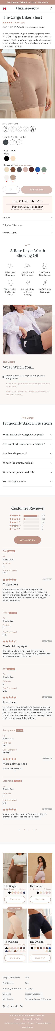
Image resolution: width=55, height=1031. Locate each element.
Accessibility (27, 1027)
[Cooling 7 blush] (21, 951)
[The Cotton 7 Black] (40, 868)
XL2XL (32, 129)
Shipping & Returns (12, 225)
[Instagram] (4, 1006)
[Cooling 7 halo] (18, 951)
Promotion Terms (43, 1023)
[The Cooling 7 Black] (15, 924)
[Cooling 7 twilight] (6, 951)
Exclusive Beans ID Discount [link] (38, 999)
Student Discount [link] (33, 994)
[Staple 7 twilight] (24, 893)
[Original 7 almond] (47, 951)
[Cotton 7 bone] (44, 893)
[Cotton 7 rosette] (50, 893)
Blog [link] (27, 983)
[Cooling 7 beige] (9, 948)
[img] (9, 579)
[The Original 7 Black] (40, 924)
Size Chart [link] (8, 983)
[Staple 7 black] (9, 893)
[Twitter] (21, 1006)
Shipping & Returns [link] (12, 988)
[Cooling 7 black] (6, 948)
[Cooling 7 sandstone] (9, 951)
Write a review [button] (27, 539)
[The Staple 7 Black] (15, 868)
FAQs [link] (27, 977)
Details (6, 217)
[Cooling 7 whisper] (24, 951)
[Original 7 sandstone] (44, 948)
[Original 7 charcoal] (41, 948)
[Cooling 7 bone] (12, 951)
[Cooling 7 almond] (18, 948)
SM (12, 129)
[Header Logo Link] (27, 8)
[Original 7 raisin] (47, 948)
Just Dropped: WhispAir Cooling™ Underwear (27, 2)
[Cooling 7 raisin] (21, 948)
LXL (26, 129)
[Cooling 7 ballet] (15, 948)
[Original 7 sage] (50, 951)
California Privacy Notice (15, 1023)
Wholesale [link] (8, 999)
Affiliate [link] (28, 988)
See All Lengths (18, 137)
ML (19, 129)
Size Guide (13, 124)
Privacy (17, 1019)
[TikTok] (12, 1006)
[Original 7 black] (32, 948)
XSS (6, 129)
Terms (30, 1023)
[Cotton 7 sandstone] (47, 893)
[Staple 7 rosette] (21, 893)
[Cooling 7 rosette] (12, 948)
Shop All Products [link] (11, 977)
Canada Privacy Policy (32, 1019)
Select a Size (36, 189)
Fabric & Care (9, 232)
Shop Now (15, 899)
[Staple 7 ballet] (15, 893)
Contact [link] (7, 994)
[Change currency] (4, 9)
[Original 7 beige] (35, 948)
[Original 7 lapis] (50, 948)
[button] (7, 22)
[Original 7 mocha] (38, 948)
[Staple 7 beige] (18, 893)
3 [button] (28, 829)
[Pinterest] (16, 1006)
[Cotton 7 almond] (41, 893)
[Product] (24, 948)
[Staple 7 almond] (12, 893)
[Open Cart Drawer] (51, 8)
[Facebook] (7, 1006)
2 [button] (24, 829)
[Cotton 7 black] (38, 893)
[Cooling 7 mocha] (15, 951)
